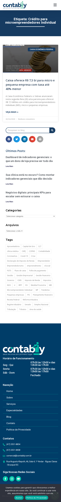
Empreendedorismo (15, 266)
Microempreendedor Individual (19, 290)
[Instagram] (11, 478)
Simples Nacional (41, 304)
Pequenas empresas (15, 295)
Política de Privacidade (36, 498)
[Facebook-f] (5, 478)
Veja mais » (12, 111)
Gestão (10, 275)
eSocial (47, 266)
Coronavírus (12, 256)
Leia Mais (9, 166)
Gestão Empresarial (24, 275)
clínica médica (12, 251)
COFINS (32, 251)
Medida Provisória (38, 285)
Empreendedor (44, 261)
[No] (57, 493)
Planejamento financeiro (43, 295)
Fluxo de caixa (20, 270)
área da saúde (35, 309)
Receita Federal (13, 299)
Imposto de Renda (32, 280)
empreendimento (34, 266)
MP (37, 290)
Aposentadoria (13, 246)
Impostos (47, 280)
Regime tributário (14, 304)
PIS (28, 295)
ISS (26, 285)
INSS (9, 285)
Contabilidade (44, 251)
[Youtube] (18, 478)
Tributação (11, 309)
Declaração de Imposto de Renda (20, 261)
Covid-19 (24, 256)
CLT (39, 246)
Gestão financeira (43, 275)
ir (14, 285)
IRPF (20, 285)
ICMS (20, 280)
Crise (33, 256)
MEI (50, 285)
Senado (28, 304)
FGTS (9, 270)
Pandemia (45, 290)
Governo (10, 280)
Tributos (22, 309)
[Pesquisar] (52, 130)
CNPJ (24, 251)
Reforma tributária (30, 299)
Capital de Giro (29, 246)
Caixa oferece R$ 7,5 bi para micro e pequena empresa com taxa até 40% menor (30, 84)
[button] (55, 5)
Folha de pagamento (37, 270)
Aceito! (19, 498)
